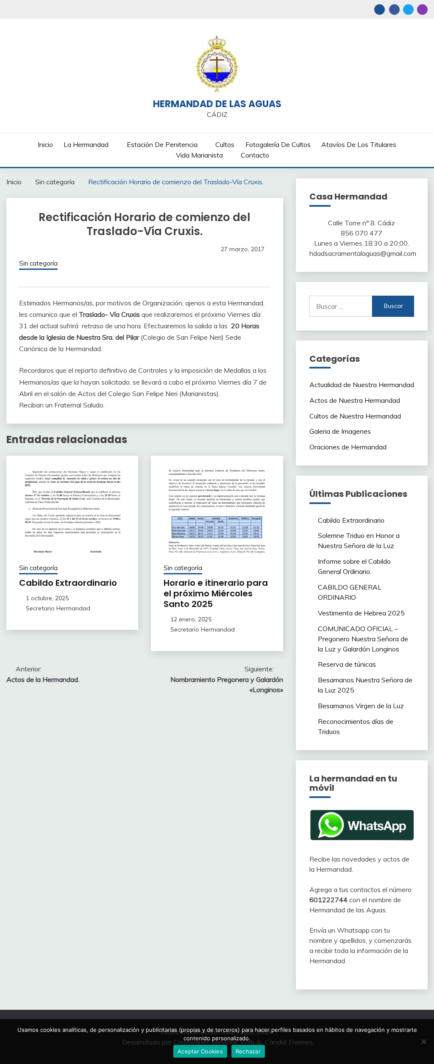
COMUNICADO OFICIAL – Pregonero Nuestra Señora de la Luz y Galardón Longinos (363, 638)
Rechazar (248, 1051)
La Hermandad (86, 144)
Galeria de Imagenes (340, 431)
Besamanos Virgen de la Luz (361, 705)
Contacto (255, 155)
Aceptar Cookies (200, 1051)
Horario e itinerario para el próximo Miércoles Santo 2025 (216, 593)
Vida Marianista (199, 155)
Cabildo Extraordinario (68, 583)
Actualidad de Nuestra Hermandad (361, 384)
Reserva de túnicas (347, 664)
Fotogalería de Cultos (278, 144)
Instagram (422, 9)
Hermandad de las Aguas (217, 104)
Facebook (394, 9)
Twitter (408, 9)
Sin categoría (38, 263)
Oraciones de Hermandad (348, 447)
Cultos (224, 144)
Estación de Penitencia (162, 144)
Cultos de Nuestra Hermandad (355, 416)
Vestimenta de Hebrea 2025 (361, 613)
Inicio (45, 144)
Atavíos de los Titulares (358, 144)
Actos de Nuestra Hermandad (354, 400)
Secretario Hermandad (58, 608)
